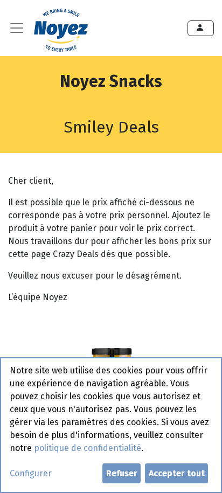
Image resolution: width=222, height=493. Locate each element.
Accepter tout (177, 473)
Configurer (31, 473)
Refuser (121, 473)
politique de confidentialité (87, 448)
